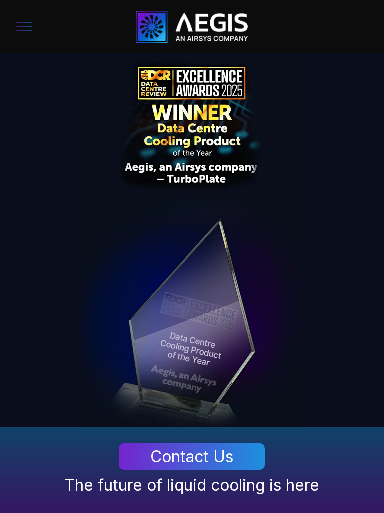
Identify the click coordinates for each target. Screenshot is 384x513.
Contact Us (192, 456)
